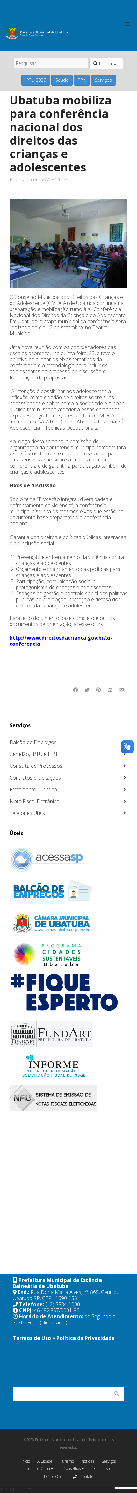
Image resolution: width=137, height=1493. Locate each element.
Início (25, 1461)
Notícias (87, 1461)
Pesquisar (108, 63)
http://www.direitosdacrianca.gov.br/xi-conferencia (61, 640)
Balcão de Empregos (33, 742)
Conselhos (72, 1468)
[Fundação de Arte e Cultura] (68, 1034)
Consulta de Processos (36, 765)
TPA (81, 80)
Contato (86, 1476)
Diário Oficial (55, 1476)
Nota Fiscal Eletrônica (34, 801)
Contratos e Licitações (35, 777)
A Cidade (45, 1461)
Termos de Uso (32, 1338)
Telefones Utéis (27, 813)
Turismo (67, 1461)
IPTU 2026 (35, 80)
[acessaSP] (68, 859)
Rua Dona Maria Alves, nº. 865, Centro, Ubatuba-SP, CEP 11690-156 (65, 1295)
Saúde (61, 80)
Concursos (102, 1468)
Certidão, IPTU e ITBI (33, 754)
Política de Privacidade (85, 1338)
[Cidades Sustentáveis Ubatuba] (68, 955)
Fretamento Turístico (33, 789)
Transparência (38, 1468)
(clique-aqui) (53, 1322)
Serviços (103, 80)
